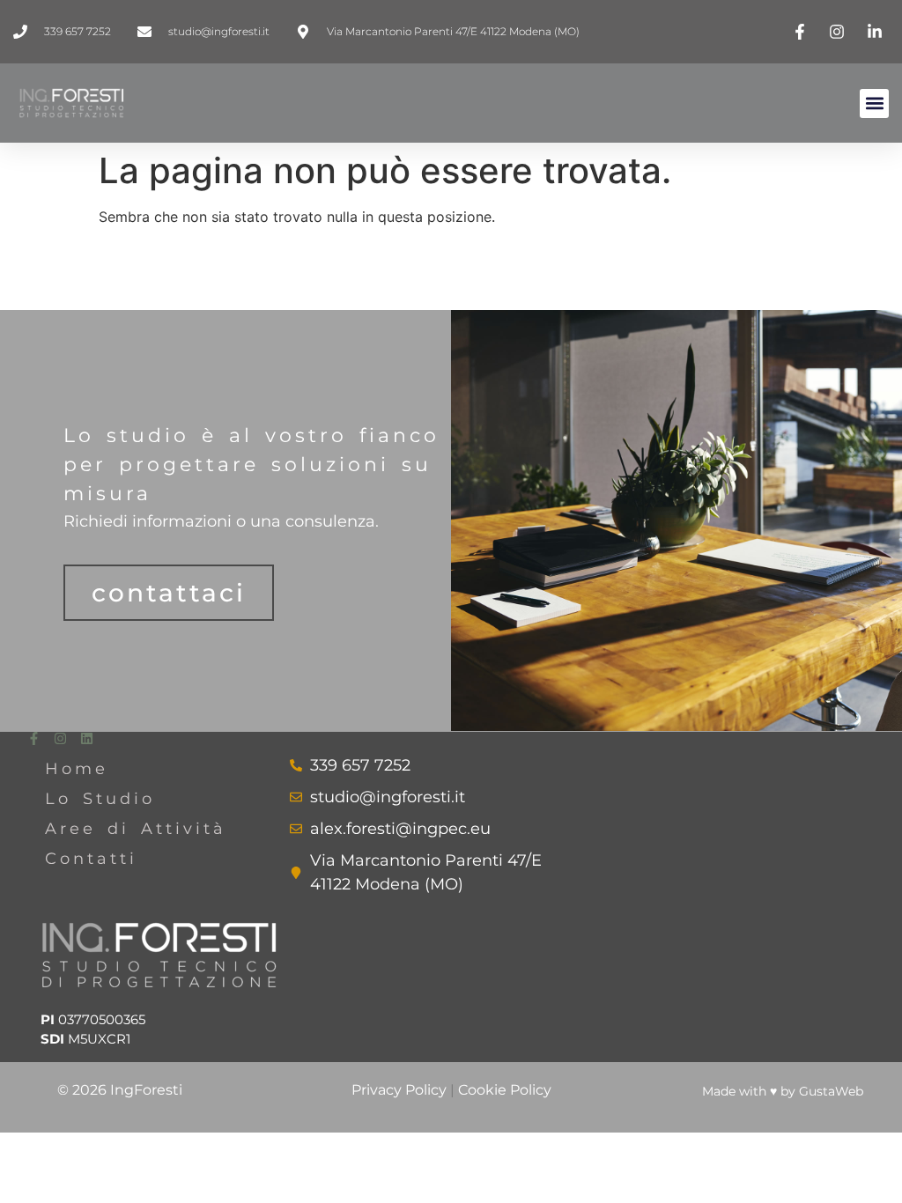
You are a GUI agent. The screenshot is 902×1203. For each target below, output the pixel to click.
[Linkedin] (86, 738)
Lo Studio (100, 798)
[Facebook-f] (34, 738)
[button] (874, 103)
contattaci (169, 593)
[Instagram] (60, 738)
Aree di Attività (135, 828)
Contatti (91, 858)
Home (76, 769)
